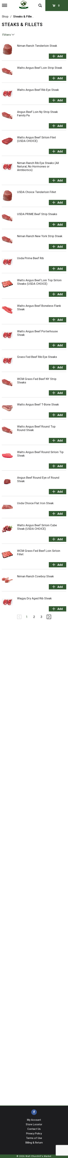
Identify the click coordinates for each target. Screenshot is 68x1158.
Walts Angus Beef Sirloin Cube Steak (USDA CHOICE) (37, 526)
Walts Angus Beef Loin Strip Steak (39, 67)
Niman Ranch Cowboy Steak (35, 576)
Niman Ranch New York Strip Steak (39, 236)
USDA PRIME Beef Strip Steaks (37, 214)
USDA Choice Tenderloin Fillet (36, 192)
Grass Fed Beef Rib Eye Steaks (37, 357)
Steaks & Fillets (24, 16)
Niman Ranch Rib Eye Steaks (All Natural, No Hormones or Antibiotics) (38, 166)
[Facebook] (34, 1112)
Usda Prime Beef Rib (30, 258)
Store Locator (34, 1124)
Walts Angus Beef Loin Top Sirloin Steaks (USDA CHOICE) (39, 281)
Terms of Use (34, 1138)
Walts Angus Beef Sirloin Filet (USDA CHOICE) (36, 139)
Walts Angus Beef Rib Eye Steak (38, 90)
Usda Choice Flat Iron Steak (35, 503)
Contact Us (34, 1129)
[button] (57, 56)
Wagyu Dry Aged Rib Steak (34, 598)
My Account (34, 1119)
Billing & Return (34, 1142)
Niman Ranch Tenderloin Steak (37, 45)
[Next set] (48, 617)
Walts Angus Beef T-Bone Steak (38, 404)
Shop (5, 16)
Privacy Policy (34, 1133)
